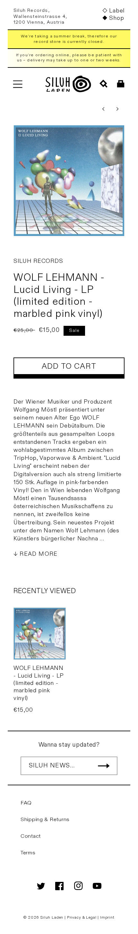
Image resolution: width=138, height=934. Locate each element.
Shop (116, 18)
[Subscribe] (103, 766)
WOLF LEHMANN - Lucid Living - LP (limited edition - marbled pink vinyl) (38, 683)
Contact (31, 836)
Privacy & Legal (82, 917)
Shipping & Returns (45, 819)
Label (117, 10)
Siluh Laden (51, 917)
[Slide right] (117, 109)
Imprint (107, 917)
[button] (17, 83)
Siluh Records (38, 261)
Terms (28, 852)
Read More (38, 554)
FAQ (26, 802)
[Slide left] (103, 109)
